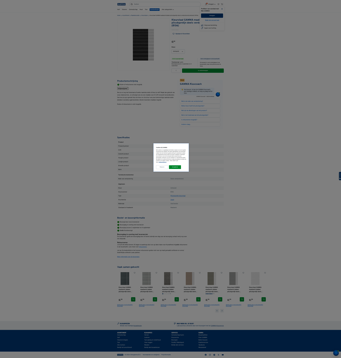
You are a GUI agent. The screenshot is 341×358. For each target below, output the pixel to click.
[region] (171, 157)
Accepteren (175, 167)
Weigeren (162, 167)
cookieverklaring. (163, 162)
